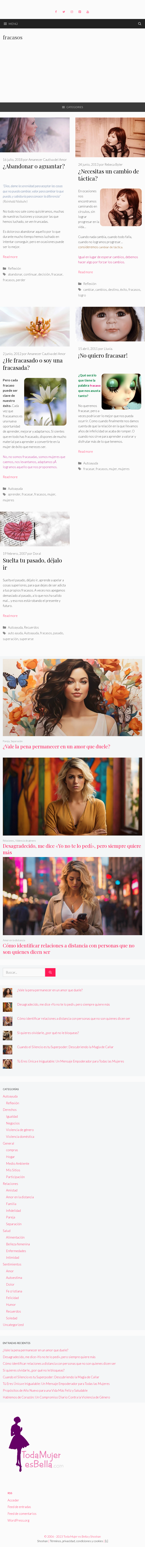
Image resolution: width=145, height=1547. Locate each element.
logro (82, 295)
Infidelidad (13, 1211)
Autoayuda (15, 489)
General (8, 1143)
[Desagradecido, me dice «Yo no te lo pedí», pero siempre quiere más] (72, 833)
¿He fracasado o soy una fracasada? (33, 363)
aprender (14, 494)
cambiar (88, 290)
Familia (11, 1204)
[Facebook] (56, 12)
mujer (51, 494)
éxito (123, 290)
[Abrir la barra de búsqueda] (139, 23)
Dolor (10, 1284)
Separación (17, 741)
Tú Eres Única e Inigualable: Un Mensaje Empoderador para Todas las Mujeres (70, 1061)
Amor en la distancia (14, 940)
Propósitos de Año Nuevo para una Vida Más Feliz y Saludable (45, 1390)
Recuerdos (31, 627)
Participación (15, 1177)
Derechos (10, 1110)
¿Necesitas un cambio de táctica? (108, 174)
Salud (6, 1231)
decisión (44, 274)
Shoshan (42, 1541)
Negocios (13, 1123)
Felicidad (12, 1298)
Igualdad (12, 1116)
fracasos (9, 280)
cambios (101, 290)
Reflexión (14, 268)
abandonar (15, 274)
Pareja (6, 741)
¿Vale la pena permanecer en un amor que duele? (56, 746)
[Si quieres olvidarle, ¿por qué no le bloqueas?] (7, 1038)
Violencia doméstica (20, 1137)
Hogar (10, 1157)
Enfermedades (16, 1251)
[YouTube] (87, 12)
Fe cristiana (14, 1291)
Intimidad (12, 1257)
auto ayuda (15, 633)
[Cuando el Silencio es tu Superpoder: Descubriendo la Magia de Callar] (7, 1052)
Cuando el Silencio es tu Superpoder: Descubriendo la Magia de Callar (65, 1047)
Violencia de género (25, 840)
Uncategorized (13, 1325)
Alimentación (15, 1237)
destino (113, 290)
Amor (10, 1271)
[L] (106, 1541)
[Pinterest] (79, 12)
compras (12, 1150)
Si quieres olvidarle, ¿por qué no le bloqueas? (48, 1033)
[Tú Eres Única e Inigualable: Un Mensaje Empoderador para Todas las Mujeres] (7, 1066)
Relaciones (8, 840)
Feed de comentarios (22, 1514)
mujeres (8, 500)
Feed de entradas (19, 1507)
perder (20, 280)
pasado (58, 633)
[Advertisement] (72, 74)
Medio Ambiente (17, 1163)
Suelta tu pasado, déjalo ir (32, 563)
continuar (30, 274)
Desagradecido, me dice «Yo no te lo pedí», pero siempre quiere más (72, 849)
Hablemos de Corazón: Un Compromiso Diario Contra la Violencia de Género (56, 1397)
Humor (11, 1305)
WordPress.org (18, 1520)
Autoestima (14, 1278)
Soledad (11, 1318)
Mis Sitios (13, 1170)
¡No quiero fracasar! (103, 355)
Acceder (13, 1500)
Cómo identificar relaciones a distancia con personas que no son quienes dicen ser (68, 948)
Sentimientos (12, 1264)
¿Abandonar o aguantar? (34, 166)
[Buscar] (50, 972)
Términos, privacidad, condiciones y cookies (76, 1541)
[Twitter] (64, 12)
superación (10, 639)
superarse (27, 639)
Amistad (11, 1190)
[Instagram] (72, 12)
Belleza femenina (18, 1244)
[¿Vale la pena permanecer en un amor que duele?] (72, 733)
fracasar (56, 274)
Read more (10, 257)
